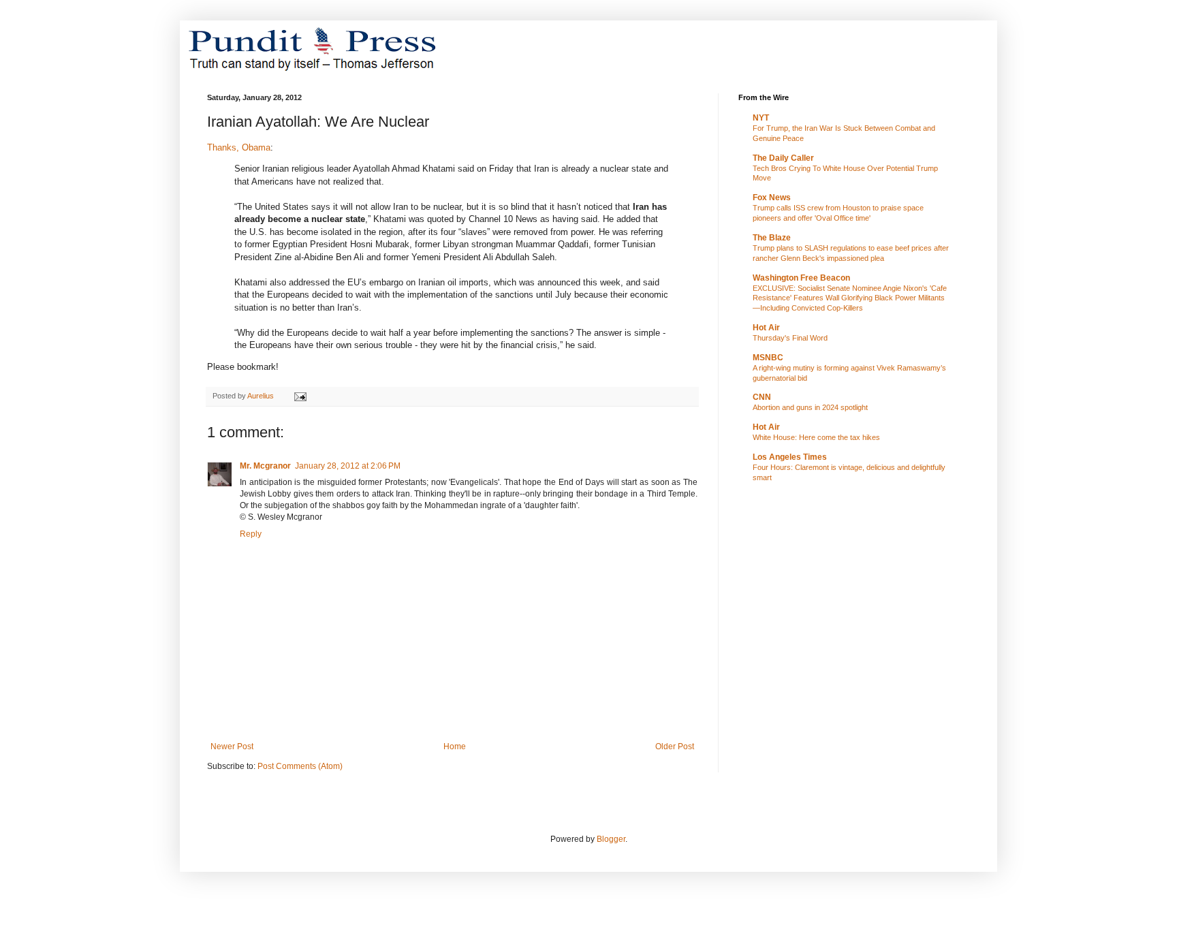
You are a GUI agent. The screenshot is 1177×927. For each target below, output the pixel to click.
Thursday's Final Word (790, 338)
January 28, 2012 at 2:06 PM (348, 466)
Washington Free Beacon (801, 278)
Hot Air (766, 327)
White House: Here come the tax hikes (816, 437)
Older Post (674, 746)
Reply (251, 534)
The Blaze (772, 237)
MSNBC (768, 357)
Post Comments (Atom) (300, 766)
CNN (762, 397)
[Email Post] (300, 396)
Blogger (611, 839)
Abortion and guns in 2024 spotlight (810, 407)
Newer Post (231, 746)
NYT (761, 118)
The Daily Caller (783, 158)
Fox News (772, 197)
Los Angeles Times (790, 457)
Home (454, 746)
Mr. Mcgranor (265, 466)
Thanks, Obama (238, 147)
